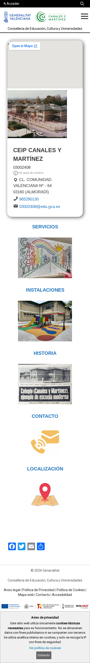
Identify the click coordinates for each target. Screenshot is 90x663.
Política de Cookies (71, 590)
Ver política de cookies (45, 648)
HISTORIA (45, 353)
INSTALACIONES (45, 290)
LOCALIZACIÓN (45, 468)
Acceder (13, 4)
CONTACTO (45, 416)
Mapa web (26, 595)
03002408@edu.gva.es (39, 206)
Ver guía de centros (30, 173)
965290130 (29, 199)
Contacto (43, 595)
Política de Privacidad (38, 590)
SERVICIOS (45, 226)
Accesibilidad (62, 595)
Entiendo (44, 655)
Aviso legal (12, 590)
